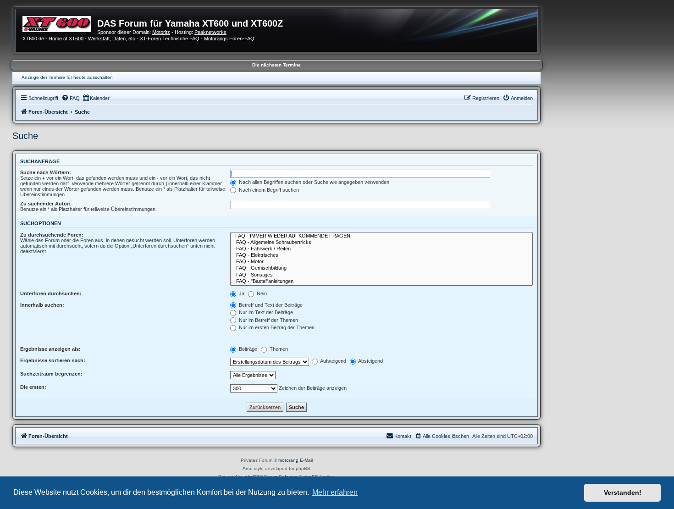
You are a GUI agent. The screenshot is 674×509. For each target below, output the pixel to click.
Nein (261, 293)
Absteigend (370, 361)
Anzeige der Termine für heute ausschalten (67, 77)
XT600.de (33, 38)
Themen (278, 349)
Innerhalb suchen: (42, 305)
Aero (248, 468)
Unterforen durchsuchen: (51, 293)
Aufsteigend (332, 361)
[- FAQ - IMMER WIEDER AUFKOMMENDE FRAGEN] (381, 236)
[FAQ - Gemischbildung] (381, 268)
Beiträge (247, 349)
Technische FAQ (180, 38)
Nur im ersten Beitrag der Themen (276, 327)
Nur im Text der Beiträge (265, 312)
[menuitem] (70, 98)
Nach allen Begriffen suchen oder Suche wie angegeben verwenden (313, 182)
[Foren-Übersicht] (59, 22)
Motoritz (161, 32)
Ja (241, 293)
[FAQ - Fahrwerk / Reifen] (381, 249)
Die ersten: (33, 387)
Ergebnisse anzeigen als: (50, 349)
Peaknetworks (210, 32)
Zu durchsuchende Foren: (51, 235)
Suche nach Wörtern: (45, 172)
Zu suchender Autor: (45, 203)
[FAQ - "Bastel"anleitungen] (381, 281)
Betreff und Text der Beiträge (270, 305)
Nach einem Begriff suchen (268, 190)
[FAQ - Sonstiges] (381, 275)
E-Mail (306, 460)
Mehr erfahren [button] (335, 492)
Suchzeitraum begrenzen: (51, 373)
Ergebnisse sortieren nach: (52, 360)
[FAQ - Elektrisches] (381, 255)
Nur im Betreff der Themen (268, 320)
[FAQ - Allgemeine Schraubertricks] (381, 242)
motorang (288, 460)
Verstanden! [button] (622, 492)
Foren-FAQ (241, 38)
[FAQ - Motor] (381, 262)
